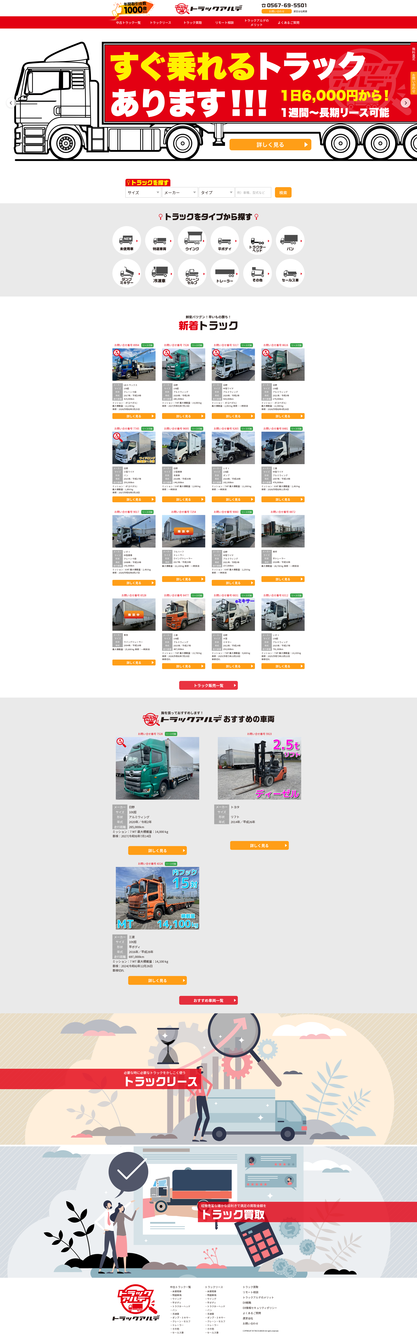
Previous (11, 103)
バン (174, 1310)
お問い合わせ (277, 11)
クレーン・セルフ (181, 1321)
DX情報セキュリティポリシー (260, 1308)
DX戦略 (247, 1302)
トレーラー (178, 1325)
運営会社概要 (300, 11)
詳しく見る (345, 144)
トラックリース (160, 22)
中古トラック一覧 (128, 22)
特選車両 (176, 1295)
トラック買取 (192, 22)
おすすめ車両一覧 (208, 1000)
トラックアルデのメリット (256, 22)
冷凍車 (175, 1313)
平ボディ (176, 1302)
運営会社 (248, 1318)
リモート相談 (224, 22)
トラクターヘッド (181, 1306)
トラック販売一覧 (208, 685)
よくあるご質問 (288, 22)
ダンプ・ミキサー (181, 1317)
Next (405, 103)
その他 (175, 1328)
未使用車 (176, 1291)
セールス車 (178, 1332)
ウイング (176, 1298)
